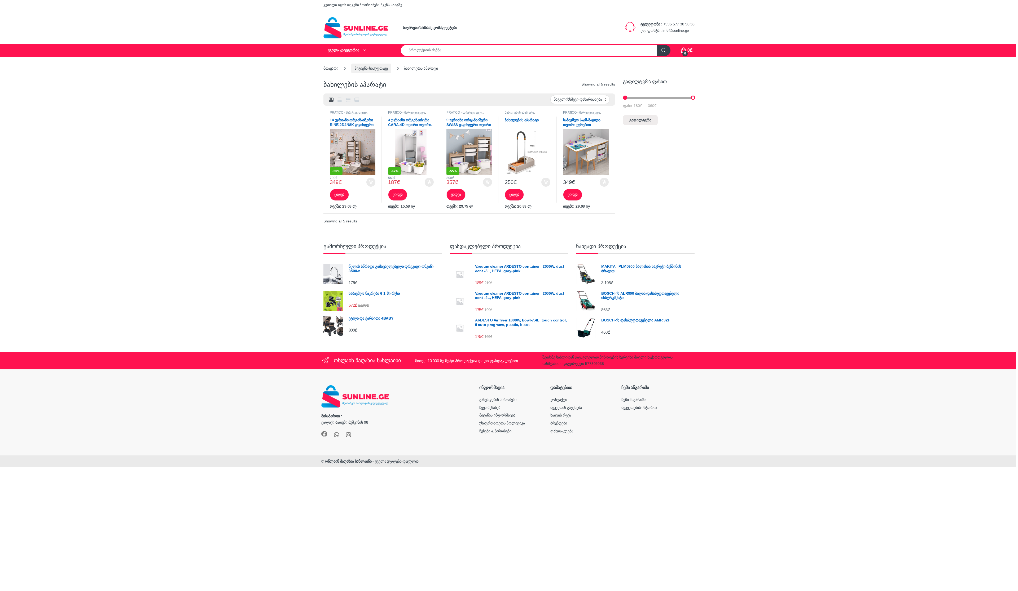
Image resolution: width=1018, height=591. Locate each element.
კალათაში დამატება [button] (366, 182)
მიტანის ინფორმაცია (497, 415)
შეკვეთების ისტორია (639, 407)
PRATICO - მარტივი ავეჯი (348, 112)
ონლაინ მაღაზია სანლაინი (348, 461)
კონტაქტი (558, 399)
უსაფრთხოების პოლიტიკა (502, 423)
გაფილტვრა (640, 120)
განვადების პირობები (497, 399)
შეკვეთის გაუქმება (566, 407)
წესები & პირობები (495, 431)
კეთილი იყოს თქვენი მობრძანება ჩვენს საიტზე (362, 5)
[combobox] (529, 50)
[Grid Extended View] (339, 100)
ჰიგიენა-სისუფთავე (371, 68)
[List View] (348, 100)
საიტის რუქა (560, 415)
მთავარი (330, 68)
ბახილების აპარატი (519, 112)
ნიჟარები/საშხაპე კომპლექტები (430, 27)
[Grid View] (331, 100)
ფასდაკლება (561, 431)
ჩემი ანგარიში (633, 399)
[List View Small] (356, 100)
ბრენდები (558, 423)
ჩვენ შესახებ (489, 407)
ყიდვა (339, 194)
